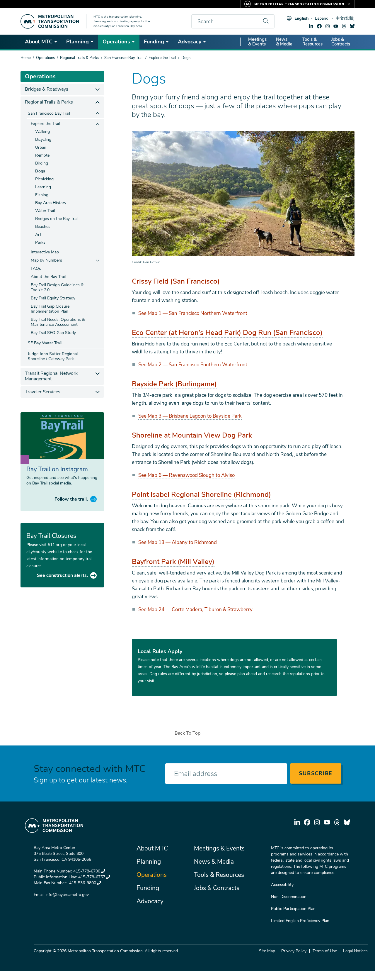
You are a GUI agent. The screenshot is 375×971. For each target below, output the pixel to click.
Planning (77, 41)
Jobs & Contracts (340, 41)
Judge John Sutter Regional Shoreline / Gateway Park (53, 356)
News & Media (284, 41)
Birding (41, 163)
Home (26, 57)
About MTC (38, 41)
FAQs (36, 268)
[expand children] (97, 89)
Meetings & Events (257, 41)
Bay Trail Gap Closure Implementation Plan (50, 309)
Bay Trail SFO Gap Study (53, 332)
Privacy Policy (293, 951)
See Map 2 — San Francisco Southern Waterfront (192, 364)
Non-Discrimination (288, 896)
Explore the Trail (162, 57)
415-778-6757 (91, 877)
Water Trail (45, 210)
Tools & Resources (312, 41)
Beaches (42, 226)
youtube (335, 26)
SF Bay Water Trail (45, 343)
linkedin (311, 26)
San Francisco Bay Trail (123, 57)
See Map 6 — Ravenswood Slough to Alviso (186, 475)
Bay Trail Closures (51, 536)
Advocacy (189, 41)
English (301, 18)
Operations (116, 41)
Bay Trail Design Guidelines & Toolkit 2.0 (57, 287)
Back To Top (187, 733)
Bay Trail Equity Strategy (53, 298)
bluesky (352, 26)
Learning (43, 187)
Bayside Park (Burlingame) (174, 384)
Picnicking (44, 179)
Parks (40, 242)
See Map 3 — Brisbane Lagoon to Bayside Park (190, 416)
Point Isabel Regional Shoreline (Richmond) (201, 494)
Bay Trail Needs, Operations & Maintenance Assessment (58, 322)
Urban (40, 147)
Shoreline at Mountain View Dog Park (192, 435)
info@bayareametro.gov (67, 894)
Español (322, 18)
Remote (42, 155)
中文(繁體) (345, 18)
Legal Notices (355, 951)
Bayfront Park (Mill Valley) (173, 561)
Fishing (41, 195)
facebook (319, 26)
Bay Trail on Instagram (57, 469)
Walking (42, 131)
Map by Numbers (46, 260)
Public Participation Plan (293, 908)
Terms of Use (325, 951)
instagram (327, 26)
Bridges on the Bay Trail (56, 218)
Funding (154, 41)
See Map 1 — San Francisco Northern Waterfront (192, 313)
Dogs (40, 171)
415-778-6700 (86, 871)
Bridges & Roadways (46, 89)
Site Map (267, 951)
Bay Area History (50, 203)
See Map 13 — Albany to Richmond (177, 542)
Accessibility (282, 884)
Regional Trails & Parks (79, 57)
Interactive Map (45, 252)
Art (38, 234)
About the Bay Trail (48, 276)
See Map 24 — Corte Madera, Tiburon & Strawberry (195, 609)
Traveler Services (42, 392)
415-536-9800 (82, 883)
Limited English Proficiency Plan (300, 920)
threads (344, 26)
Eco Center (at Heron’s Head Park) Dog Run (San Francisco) (227, 332)
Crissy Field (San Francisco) (176, 281)
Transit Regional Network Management (51, 376)
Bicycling (43, 139)
